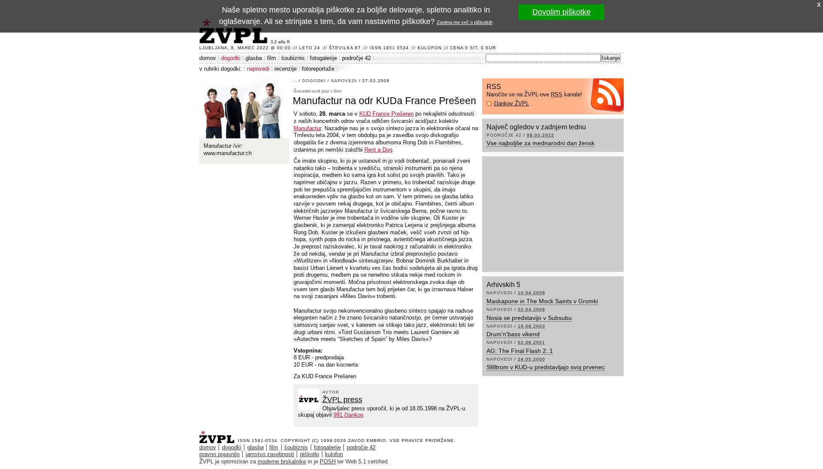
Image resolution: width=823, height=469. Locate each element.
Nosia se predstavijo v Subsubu (529, 317)
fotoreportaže (318, 69)
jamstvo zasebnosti (270, 454)
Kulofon (430, 47)
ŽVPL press (342, 399)
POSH (328, 461)
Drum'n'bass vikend (513, 334)
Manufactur (307, 128)
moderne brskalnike (282, 461)
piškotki (309, 454)
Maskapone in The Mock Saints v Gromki (542, 301)
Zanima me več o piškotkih (465, 22)
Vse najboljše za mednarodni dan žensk (541, 143)
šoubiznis (293, 58)
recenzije (285, 69)
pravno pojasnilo (219, 454)
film (271, 58)
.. (295, 80)
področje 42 (356, 58)
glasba (254, 58)
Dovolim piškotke (561, 12)
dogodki (230, 58)
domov (207, 58)
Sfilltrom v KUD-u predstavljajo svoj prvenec (546, 367)
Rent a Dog (378, 149)
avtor (330, 392)
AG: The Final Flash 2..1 (520, 350)
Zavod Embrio (367, 440)
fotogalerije (323, 58)
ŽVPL (218, 434)
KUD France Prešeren (386, 114)
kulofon (334, 454)
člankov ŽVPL (511, 103)
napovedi (258, 69)
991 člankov (348, 415)
